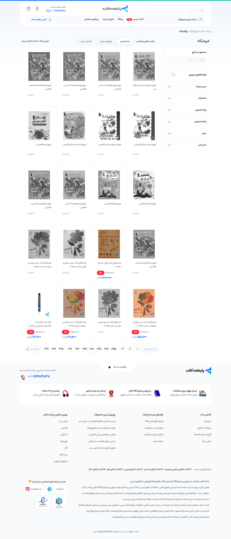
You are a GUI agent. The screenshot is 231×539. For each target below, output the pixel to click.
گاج (66, 448)
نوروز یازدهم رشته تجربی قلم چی (41, 205)
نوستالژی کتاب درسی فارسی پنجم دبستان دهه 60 (39, 264)
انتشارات (202, 98)
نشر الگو (64, 455)
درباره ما (207, 421)
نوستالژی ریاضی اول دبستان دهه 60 (109, 264)
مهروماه (64, 441)
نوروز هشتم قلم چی (147, 204)
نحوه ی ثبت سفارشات (153, 428)
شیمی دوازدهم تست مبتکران (102, 441)
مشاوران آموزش (60, 461)
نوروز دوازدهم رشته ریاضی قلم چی (40, 87)
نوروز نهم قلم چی (43, 144)
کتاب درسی (138, 19)
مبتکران (64, 435)
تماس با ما (206, 441)
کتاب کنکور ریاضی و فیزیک (176, 469)
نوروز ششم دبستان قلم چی (74, 144)
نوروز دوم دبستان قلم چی (145, 144)
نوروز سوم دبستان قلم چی (109, 144)
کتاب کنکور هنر (114, 469)
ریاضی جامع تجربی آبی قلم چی (102, 435)
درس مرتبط (201, 87)
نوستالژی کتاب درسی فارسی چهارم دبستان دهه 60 (144, 324)
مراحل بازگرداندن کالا (154, 421)
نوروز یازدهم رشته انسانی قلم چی (75, 205)
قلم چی (64, 428)
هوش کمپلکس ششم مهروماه (101, 428)
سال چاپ (202, 145)
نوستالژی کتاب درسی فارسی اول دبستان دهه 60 (74, 264)
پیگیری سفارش (91, 19)
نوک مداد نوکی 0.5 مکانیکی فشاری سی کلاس (39, 324)
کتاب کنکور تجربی (132, 469)
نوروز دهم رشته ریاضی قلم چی (144, 87)
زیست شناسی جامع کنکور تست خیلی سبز (97, 421)
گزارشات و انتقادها (202, 435)
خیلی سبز (63, 421)
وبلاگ (120, 19)
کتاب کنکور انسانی (152, 469)
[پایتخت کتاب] (115, 9)
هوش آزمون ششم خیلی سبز (103, 448)
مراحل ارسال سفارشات (153, 435)
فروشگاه (194, 31)
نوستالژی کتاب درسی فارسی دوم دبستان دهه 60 (109, 324)
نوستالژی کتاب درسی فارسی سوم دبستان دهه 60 (74, 324)
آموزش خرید (108, 19)
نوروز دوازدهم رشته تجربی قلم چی (75, 87)
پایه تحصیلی (200, 110)
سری (204, 133)
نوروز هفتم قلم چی (113, 204)
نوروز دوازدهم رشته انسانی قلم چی (109, 87)
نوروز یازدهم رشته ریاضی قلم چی (145, 264)
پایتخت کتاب (205, 31)
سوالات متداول (204, 428)
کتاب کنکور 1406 (96, 469)
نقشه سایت (158, 441)
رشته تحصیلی (200, 122)
